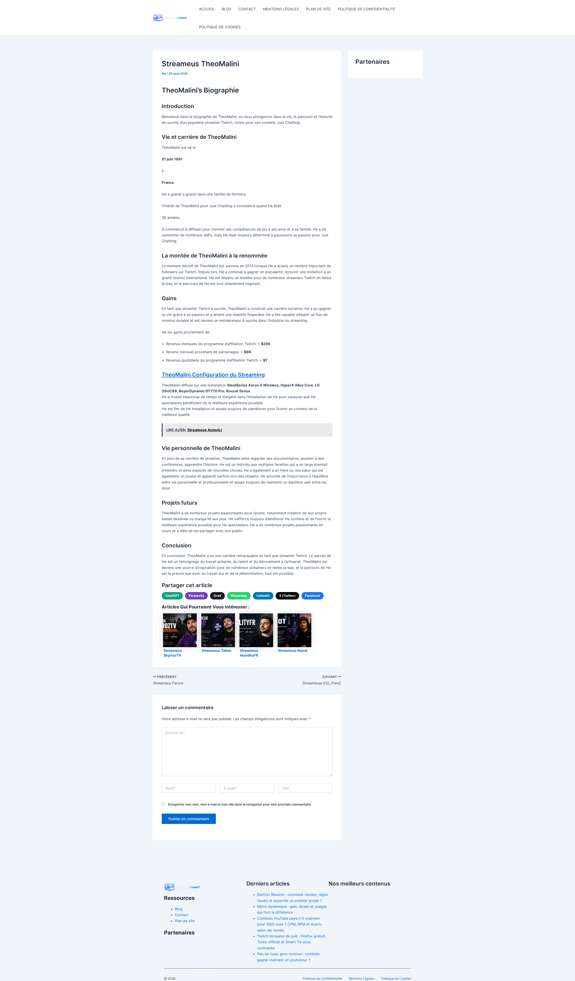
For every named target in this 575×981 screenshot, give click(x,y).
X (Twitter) (287, 595)
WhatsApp (239, 595)
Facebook (312, 595)
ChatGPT (172, 595)
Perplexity (196, 595)
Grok (217, 595)
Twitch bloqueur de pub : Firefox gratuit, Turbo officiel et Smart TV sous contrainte (291, 942)
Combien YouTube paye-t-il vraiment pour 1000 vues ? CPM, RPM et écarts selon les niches (289, 924)
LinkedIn (263, 595)
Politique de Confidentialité (366, 9)
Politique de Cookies (220, 27)
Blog (226, 9)
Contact (247, 9)
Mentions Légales (281, 9)
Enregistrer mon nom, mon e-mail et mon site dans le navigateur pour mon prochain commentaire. (240, 804)
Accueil (207, 9)
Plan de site (318, 9)
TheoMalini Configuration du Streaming (213, 374)
